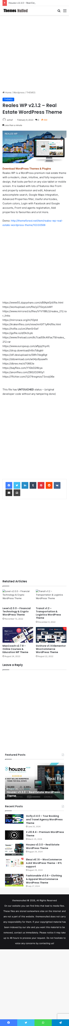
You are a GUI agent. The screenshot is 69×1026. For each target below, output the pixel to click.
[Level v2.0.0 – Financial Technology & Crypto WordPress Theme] (18, 597)
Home (8, 92)
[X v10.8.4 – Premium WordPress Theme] (14, 835)
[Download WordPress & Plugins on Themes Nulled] (16, 10)
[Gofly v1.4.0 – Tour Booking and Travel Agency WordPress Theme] (14, 819)
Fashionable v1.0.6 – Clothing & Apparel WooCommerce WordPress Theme (44, 879)
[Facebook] (9, 485)
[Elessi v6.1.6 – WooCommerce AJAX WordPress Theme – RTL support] (14, 862)
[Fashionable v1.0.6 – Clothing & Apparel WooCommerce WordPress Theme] (14, 880)
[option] (34, 781)
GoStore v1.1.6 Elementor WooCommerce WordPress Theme (51, 649)
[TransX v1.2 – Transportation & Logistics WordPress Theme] (51, 597)
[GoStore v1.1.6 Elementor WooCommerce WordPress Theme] (51, 635)
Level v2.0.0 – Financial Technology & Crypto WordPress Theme (17, 611)
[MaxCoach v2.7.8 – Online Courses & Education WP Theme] (18, 635)
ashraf (10, 120)
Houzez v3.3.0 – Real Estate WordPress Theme (33, 3)
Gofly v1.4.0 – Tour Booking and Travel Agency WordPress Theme (44, 819)
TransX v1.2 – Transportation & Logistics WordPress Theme (48, 613)
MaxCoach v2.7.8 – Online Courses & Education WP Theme (15, 649)
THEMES (30, 92)
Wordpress (18, 92)
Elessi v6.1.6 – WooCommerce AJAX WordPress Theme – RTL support (44, 863)
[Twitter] (17, 485)
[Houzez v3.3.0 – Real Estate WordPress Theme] (14, 849)
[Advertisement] (34, 52)
